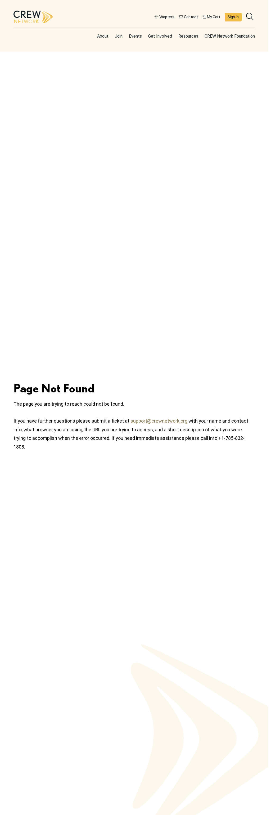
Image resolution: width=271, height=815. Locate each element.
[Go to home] (33, 17)
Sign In (233, 17)
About (103, 36)
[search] (250, 17)
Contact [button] (191, 17)
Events (135, 36)
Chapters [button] (166, 17)
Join (119, 36)
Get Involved (160, 36)
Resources (188, 36)
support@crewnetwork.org (158, 421)
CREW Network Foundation (230, 36)
